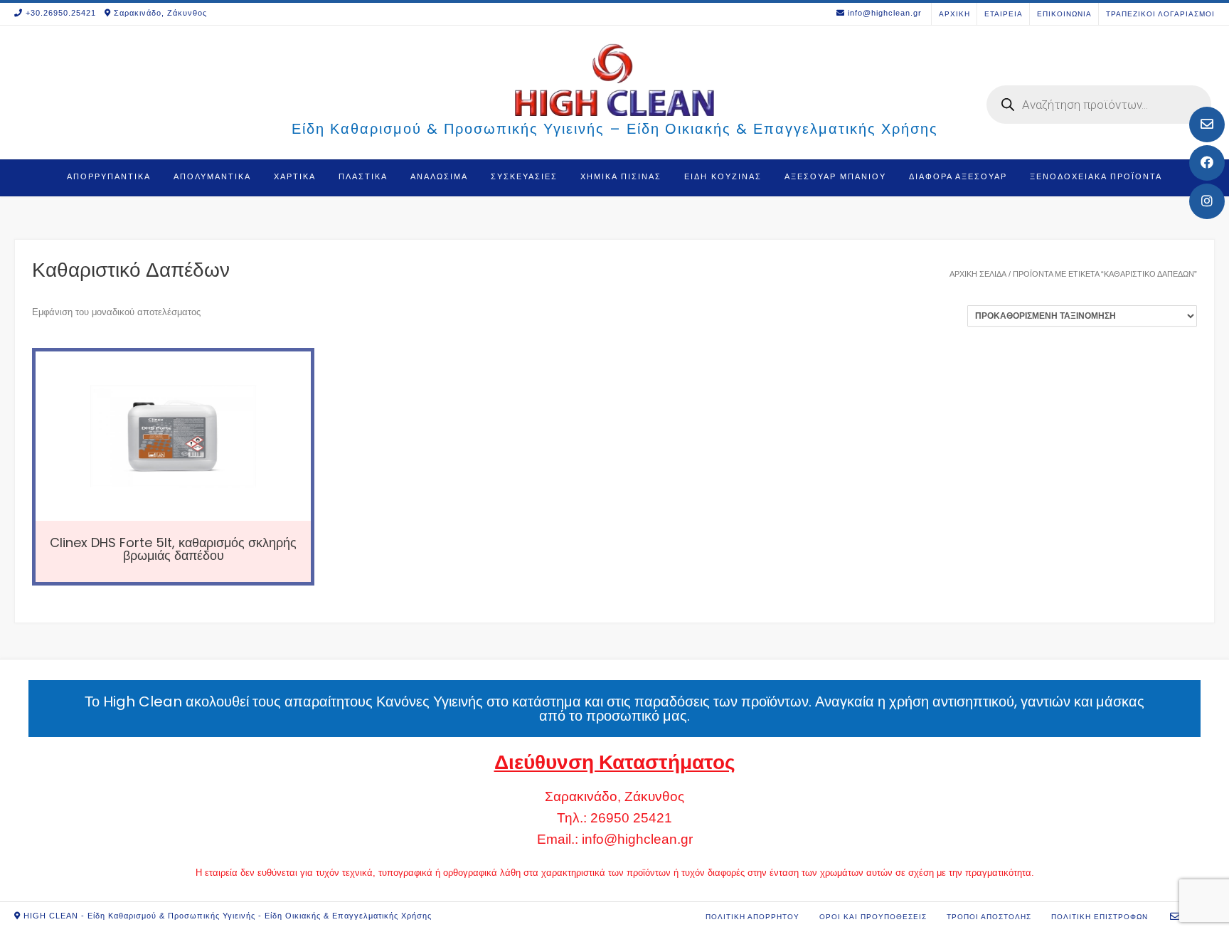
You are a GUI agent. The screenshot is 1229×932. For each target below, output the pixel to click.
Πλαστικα (363, 176)
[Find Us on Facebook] (1207, 163)
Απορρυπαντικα (109, 176)
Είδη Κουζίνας (723, 176)
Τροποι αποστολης (989, 917)
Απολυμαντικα (212, 176)
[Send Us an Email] (1207, 124)
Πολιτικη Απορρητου (752, 917)
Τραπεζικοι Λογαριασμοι (1160, 14)
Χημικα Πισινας (620, 176)
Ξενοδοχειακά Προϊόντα (1096, 176)
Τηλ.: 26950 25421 (614, 817)
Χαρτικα (295, 176)
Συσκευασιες (524, 176)
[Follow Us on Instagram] (1207, 201)
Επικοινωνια (1064, 14)
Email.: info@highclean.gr (615, 839)
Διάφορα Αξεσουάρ (958, 176)
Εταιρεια (1003, 14)
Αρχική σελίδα (977, 274)
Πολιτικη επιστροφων (1099, 917)
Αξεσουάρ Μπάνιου (835, 176)
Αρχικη (954, 14)
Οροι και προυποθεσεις (873, 917)
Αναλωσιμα (439, 176)
